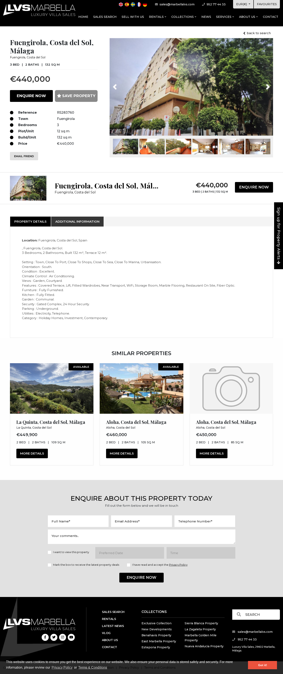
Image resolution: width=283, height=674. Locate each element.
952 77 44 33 (216, 4)
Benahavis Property (156, 635)
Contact (270, 17)
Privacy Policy (62, 667)
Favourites (267, 4)
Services (224, 17)
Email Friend (24, 156)
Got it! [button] (262, 665)
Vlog (106, 633)
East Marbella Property (159, 641)
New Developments (157, 629)
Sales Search (105, 17)
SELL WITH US (133, 17)
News (206, 17)
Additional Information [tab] (77, 221)
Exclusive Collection (157, 623)
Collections (183, 17)
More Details (32, 453)
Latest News (113, 626)
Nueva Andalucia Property (204, 646)
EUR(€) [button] (242, 4)
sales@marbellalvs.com (177, 4)
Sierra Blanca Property (201, 623)
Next (262, 84)
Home (83, 17)
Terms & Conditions (92, 667)
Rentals (156, 17)
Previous (122, 84)
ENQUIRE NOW (31, 96)
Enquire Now (254, 187)
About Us (247, 17)
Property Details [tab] (30, 221)
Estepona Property (156, 647)
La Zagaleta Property (200, 629)
